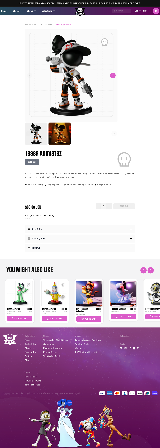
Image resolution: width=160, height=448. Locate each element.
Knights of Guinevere (52, 348)
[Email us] (138, 348)
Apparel (28, 340)
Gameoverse (49, 344)
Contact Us (80, 348)
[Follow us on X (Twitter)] (121, 348)
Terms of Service (32, 384)
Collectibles (30, 344)
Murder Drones (50, 352)
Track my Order (82, 344)
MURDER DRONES (43, 24)
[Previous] (29, 75)
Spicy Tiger (58, 393)
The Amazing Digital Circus (55, 340)
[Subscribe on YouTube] (134, 348)
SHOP (28, 24)
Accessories (30, 352)
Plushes (28, 348)
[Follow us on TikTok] (129, 348)
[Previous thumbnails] (28, 133)
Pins (27, 360)
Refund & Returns (33, 380)
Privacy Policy (31, 376)
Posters (28, 356)
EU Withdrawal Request (86, 352)
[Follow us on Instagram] (125, 348)
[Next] (113, 75)
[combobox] (120, 11)
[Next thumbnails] (114, 133)
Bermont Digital (73, 393)
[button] (156, 11)
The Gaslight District (52, 356)
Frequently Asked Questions (88, 340)
